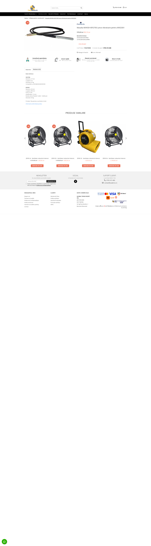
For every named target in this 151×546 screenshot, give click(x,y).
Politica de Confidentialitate (43, 185)
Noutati (63, 14)
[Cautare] (81, 7)
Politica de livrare (28, 202)
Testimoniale (71, 14)
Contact (80, 14)
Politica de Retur (55, 198)
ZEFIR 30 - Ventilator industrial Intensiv (62, 158)
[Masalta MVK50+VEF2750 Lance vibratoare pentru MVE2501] (49, 35)
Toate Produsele (30, 14)
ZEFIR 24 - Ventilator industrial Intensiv (37, 158)
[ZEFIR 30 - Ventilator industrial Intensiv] (63, 137)
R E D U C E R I (43, 14)
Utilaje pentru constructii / (37, 18)
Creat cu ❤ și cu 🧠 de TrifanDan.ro (104, 206)
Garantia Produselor (56, 200)
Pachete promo (53, 14)
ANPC (52, 204)
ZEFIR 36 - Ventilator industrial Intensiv (114, 158)
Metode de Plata (55, 196)
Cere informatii (96, 52)
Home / (26, 18)
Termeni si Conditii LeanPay (31, 204)
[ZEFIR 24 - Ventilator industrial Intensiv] (37, 137)
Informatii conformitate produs (34, 104)
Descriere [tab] (28, 69)
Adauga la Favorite (83, 52)
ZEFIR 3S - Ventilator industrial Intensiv (88, 158)
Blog (86, 14)
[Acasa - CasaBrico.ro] (33, 8)
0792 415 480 (110, 180)
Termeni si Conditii (29, 198)
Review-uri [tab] (37, 69)
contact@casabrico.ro (110, 183)
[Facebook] (75, 181)
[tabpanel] (49, 35)
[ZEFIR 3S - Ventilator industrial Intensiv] (88, 137)
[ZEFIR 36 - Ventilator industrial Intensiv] (114, 137)
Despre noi (27, 196)
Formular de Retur (55, 202)
